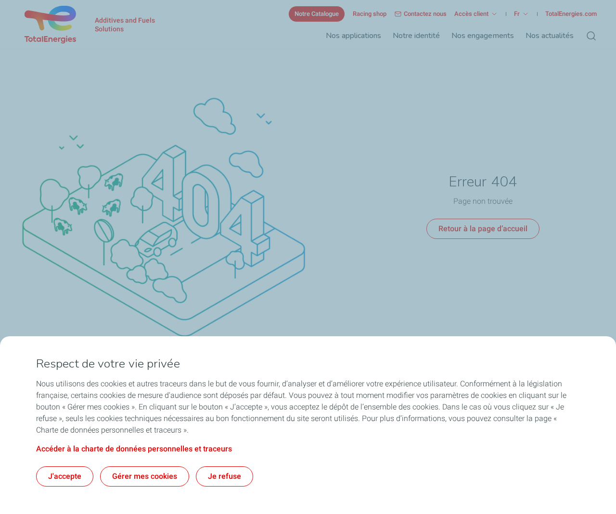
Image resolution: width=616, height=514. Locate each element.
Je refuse (224, 476)
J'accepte (64, 476)
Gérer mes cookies (144, 476)
